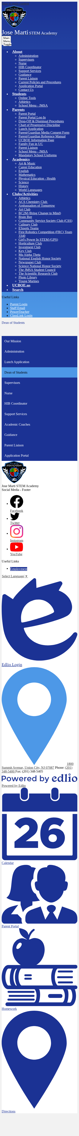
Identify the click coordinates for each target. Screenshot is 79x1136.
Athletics (24, 101)
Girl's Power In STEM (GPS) (38, 239)
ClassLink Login (21, 315)
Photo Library (28, 277)
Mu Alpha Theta (29, 254)
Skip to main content (15, 3)
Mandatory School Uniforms (38, 155)
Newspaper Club (30, 262)
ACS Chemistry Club (33, 202)
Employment (18, 569)
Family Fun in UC (31, 144)
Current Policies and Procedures (40, 82)
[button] (17, 52)
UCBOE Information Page (36, 140)
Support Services (30, 71)
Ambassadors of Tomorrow (37, 205)
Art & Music (27, 163)
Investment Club (29, 247)
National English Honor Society (40, 258)
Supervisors (26, 59)
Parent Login (18, 304)
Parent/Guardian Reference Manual (42, 136)
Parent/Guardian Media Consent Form (44, 132)
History (23, 186)
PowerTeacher (19, 312)
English (24, 171)
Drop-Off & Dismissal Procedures (41, 121)
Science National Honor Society (40, 266)
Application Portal (31, 86)
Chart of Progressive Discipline (39, 125)
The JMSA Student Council (37, 270)
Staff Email (17, 308)
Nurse (23, 63)
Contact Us (26, 90)
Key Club (25, 251)
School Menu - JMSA (33, 105)
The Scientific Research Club (38, 273)
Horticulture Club (30, 243)
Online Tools (27, 98)
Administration (28, 56)
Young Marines (29, 281)
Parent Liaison (28, 78)
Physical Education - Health (37, 178)
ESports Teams (29, 228)
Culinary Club (28, 224)
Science (24, 182)
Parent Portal (27, 113)
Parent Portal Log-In (32, 117)
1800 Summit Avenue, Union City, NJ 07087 (38, 765)
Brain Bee (25, 217)
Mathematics (27, 174)
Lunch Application (31, 129)
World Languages (30, 190)
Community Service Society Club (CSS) (45, 220)
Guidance (25, 74)
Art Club (24, 209)
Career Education (30, 167)
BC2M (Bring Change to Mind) (40, 213)
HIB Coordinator (30, 67)
